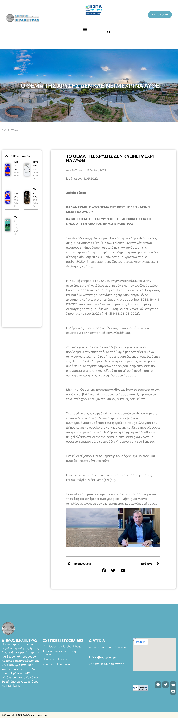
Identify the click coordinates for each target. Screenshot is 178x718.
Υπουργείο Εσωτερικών (58, 663)
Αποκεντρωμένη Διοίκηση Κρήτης (59, 652)
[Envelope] (173, 691)
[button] (84, 29)
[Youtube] (123, 570)
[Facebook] (103, 570)
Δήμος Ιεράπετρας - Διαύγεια (107, 646)
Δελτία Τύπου (10, 130)
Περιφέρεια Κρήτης (55, 658)
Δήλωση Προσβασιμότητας (106, 663)
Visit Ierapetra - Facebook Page (62, 646)
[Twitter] (113, 570)
